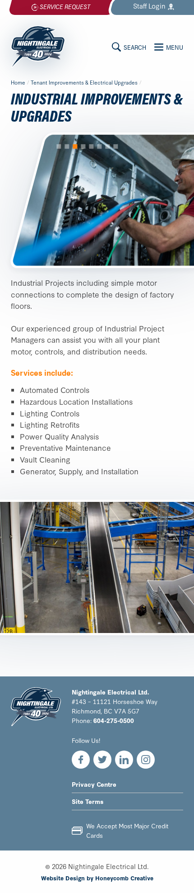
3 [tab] (75, 146)
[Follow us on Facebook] (81, 760)
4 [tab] (83, 146)
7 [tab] (107, 146)
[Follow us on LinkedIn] (124, 760)
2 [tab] (67, 146)
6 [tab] (99, 146)
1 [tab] (58, 146)
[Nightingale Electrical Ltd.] (38, 46)
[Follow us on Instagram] (146, 760)
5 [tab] (91, 146)
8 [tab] (115, 146)
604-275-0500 (113, 720)
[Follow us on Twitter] (102, 760)
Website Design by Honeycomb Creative (97, 878)
